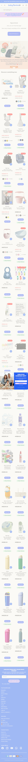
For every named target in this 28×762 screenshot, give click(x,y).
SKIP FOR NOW (21, 385)
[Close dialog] (27, 373)
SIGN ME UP (21, 383)
